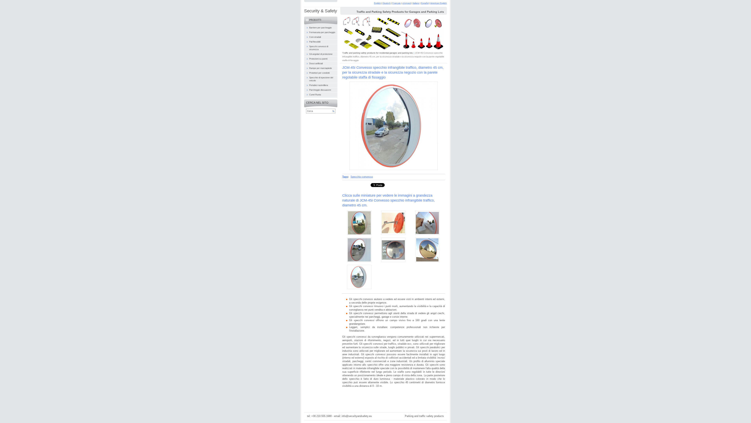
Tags (345, 176)
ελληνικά (406, 3)
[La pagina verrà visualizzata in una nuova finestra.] (393, 169)
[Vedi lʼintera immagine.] (359, 223)
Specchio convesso (361, 176)
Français (396, 3)
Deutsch (387, 3)
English (377, 3)
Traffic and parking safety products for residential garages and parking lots (377, 53)
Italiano (416, 3)
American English (438, 3)
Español (425, 3)
